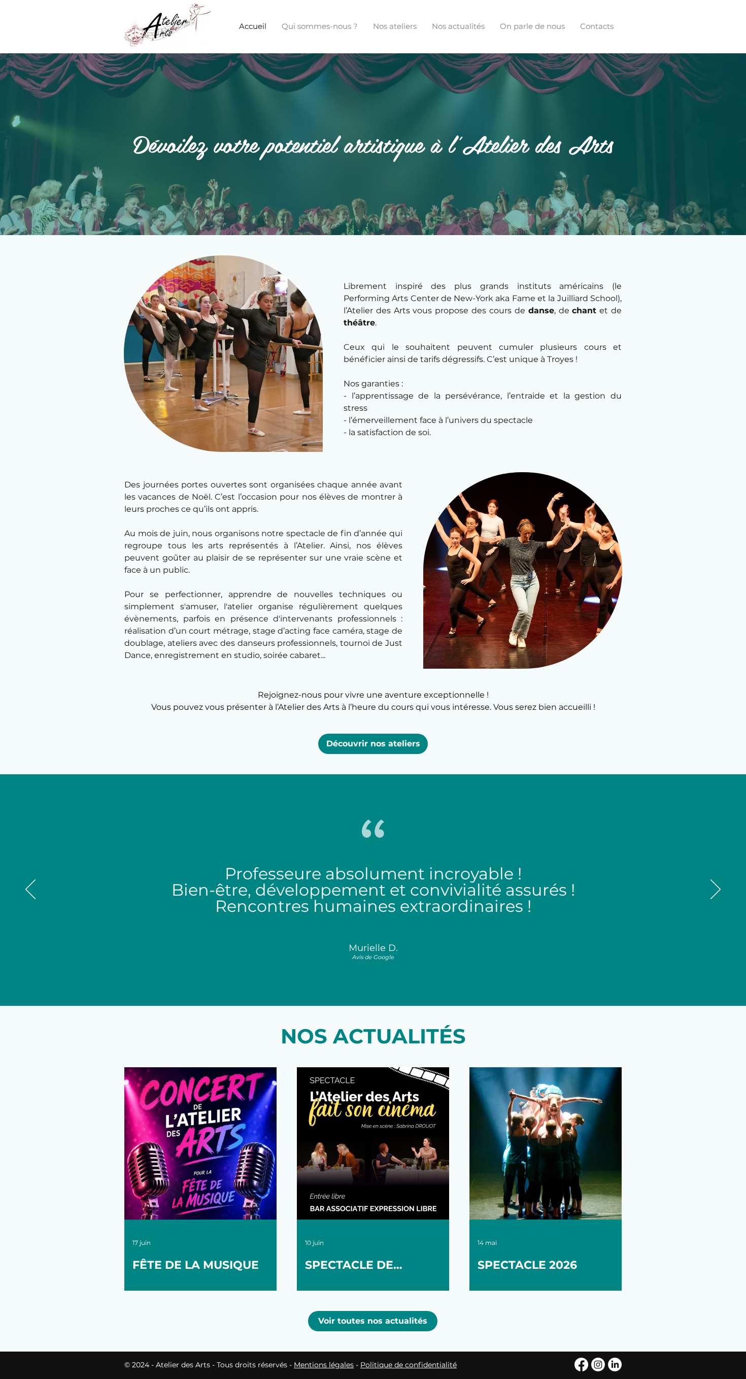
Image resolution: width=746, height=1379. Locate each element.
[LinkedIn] (615, 1364)
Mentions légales (324, 1364)
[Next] (715, 890)
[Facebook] (581, 1364)
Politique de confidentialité (408, 1364)
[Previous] (30, 890)
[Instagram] (598, 1364)
